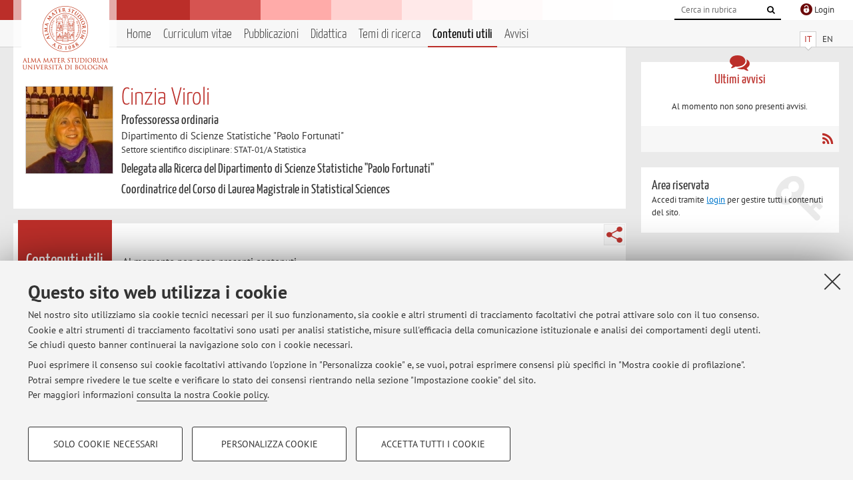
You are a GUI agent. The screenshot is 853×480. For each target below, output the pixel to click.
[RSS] (827, 138)
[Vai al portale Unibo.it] (65, 38)
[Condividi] (614, 234)
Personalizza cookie (269, 444)
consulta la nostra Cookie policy (202, 395)
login (715, 199)
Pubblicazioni (271, 34)
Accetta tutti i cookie (433, 444)
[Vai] (771, 10)
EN (827, 39)
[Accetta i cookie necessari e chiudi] (832, 281)
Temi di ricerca (390, 34)
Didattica (329, 34)
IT (808, 39)
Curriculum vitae (197, 34)
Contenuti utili (462, 34)
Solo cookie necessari (105, 444)
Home (139, 34)
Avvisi (516, 34)
